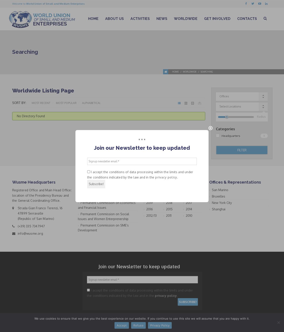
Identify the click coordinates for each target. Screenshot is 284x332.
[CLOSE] (210, 128)
